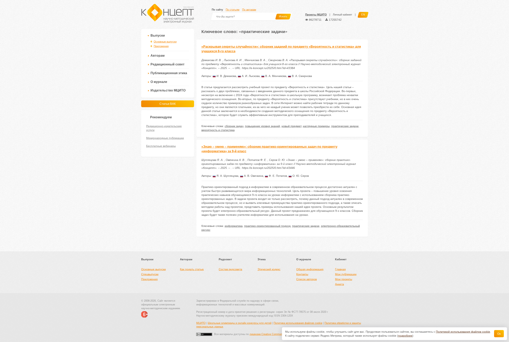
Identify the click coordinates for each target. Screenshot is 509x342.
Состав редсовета (230, 269)
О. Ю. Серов (300, 175)
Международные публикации (165, 138)
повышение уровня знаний (262, 126)
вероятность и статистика (218, 130)
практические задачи (344, 126)
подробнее (405, 335)
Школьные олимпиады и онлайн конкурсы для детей (239, 323)
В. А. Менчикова (275, 76)
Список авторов (306, 279)
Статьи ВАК (167, 103)
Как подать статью (192, 269)
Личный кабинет (342, 14)
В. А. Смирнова (301, 76)
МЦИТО (201, 323)
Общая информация (309, 269)
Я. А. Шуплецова (227, 175)
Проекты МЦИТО (316, 14)
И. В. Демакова (226, 76)
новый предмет (291, 126)
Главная (340, 269)
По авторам (249, 9)
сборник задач (234, 126)
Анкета (339, 284)
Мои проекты (343, 279)
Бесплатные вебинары (161, 146)
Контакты (302, 274)
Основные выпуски (165, 41)
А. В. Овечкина (253, 175)
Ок (499, 333)
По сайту (217, 9)
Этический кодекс (268, 269)
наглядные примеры (316, 126)
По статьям (232, 9)
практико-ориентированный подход (267, 225)
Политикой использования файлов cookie (463, 331)
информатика (234, 225)
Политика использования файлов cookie (298, 323)
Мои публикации (345, 274)
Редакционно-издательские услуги (164, 128)
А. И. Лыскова (250, 76)
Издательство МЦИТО (168, 90)
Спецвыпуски (149, 274)
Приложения (161, 46)
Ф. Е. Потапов (277, 175)
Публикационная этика (169, 73)
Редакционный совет (168, 64)
